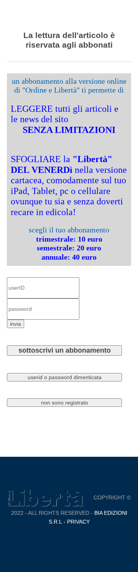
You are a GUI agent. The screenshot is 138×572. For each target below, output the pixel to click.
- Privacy (76, 522)
